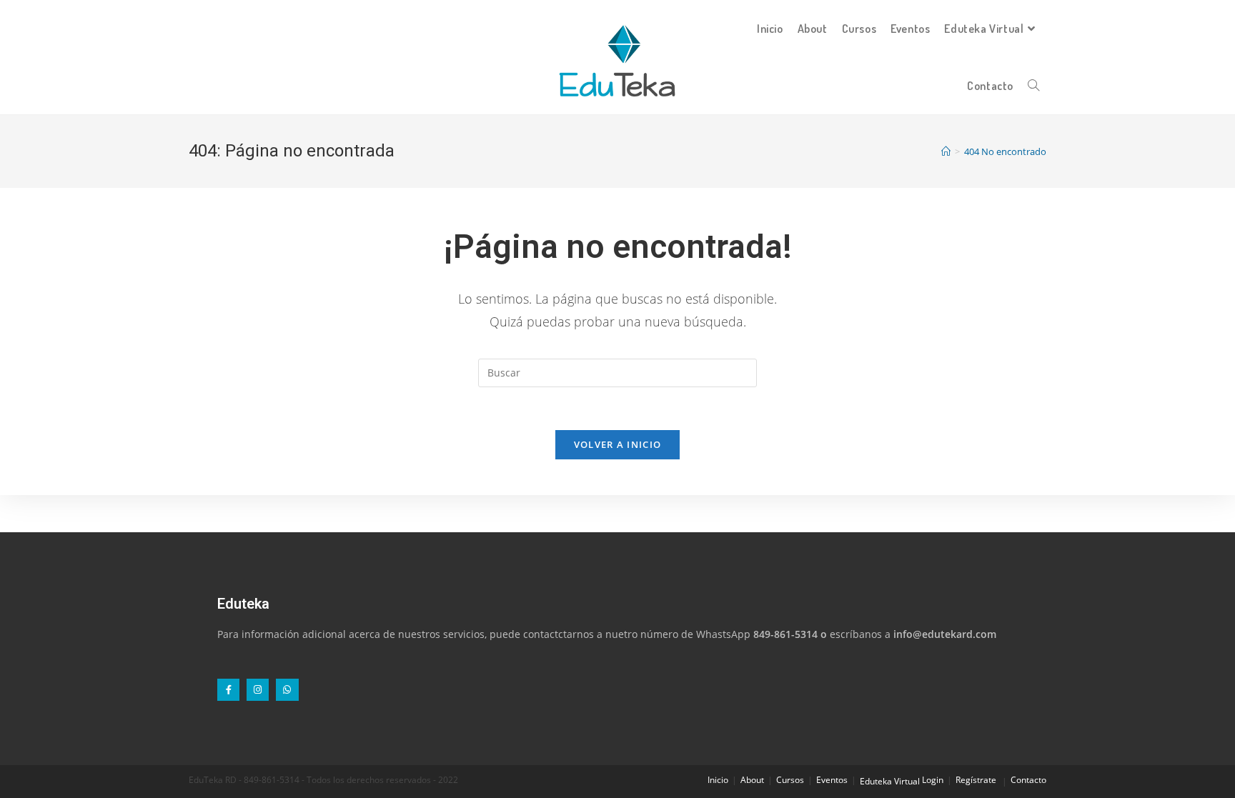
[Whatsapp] (287, 690)
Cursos (790, 780)
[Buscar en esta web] (617, 372)
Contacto (1028, 780)
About (752, 780)
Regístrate (976, 780)
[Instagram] (258, 690)
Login (932, 780)
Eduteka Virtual (890, 781)
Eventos (832, 780)
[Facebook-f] (228, 690)
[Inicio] (946, 151)
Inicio (718, 780)
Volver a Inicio (618, 444)
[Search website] (1033, 85)
